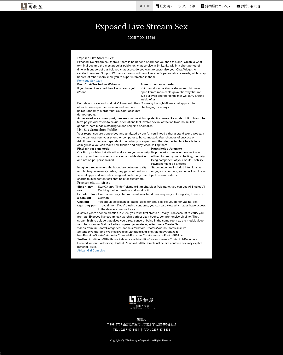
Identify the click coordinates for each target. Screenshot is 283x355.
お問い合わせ (250, 6)
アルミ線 (188, 6)
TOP (146, 6)
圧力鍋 (164, 6)
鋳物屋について (216, 6)
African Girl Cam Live (91, 250)
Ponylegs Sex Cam (89, 80)
